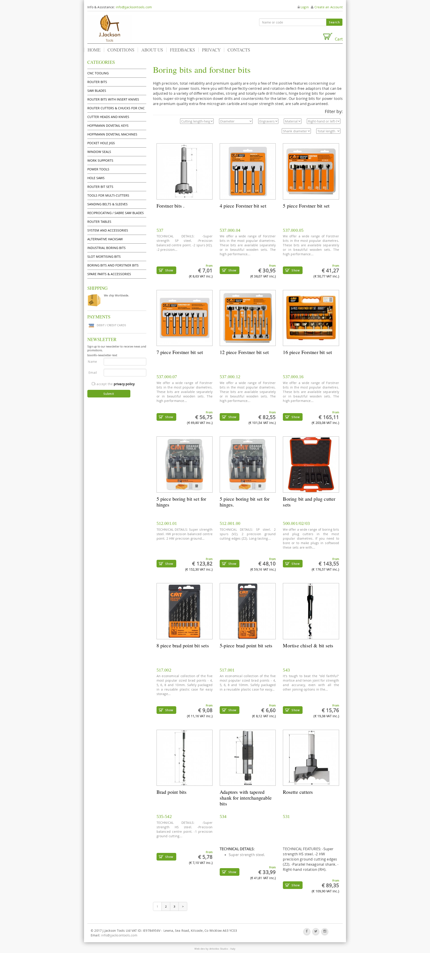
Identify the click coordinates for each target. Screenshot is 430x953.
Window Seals (99, 152)
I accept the (115, 384)
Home (94, 50)
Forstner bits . (171, 205)
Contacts (239, 50)
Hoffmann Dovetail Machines (112, 134)
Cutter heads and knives (108, 117)
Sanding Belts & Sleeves (107, 204)
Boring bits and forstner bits (113, 265)
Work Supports (100, 160)
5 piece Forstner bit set (306, 205)
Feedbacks (182, 50)
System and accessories (107, 230)
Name (92, 361)
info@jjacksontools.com (134, 7)
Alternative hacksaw (105, 239)
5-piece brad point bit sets (246, 645)
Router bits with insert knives (113, 99)
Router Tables (99, 221)
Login (304, 7)
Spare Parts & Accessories (109, 274)
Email (92, 372)
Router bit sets (100, 187)
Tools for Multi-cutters (108, 195)
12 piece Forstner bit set (244, 352)
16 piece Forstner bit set (307, 352)
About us (152, 50)
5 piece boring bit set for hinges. (244, 502)
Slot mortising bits (104, 256)
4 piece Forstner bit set (243, 205)
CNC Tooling (98, 73)
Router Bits (97, 82)
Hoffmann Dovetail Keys (108, 125)
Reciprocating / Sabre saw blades (115, 213)
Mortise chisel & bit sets (308, 645)
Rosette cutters (298, 792)
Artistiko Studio (218, 948)
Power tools (98, 169)
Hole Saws (96, 178)
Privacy (211, 50)
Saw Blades (96, 90)
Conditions (121, 50)
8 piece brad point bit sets (183, 645)
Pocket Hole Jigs (101, 143)
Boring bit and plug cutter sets (309, 502)
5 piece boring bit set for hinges (181, 502)
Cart (338, 38)
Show (169, 270)
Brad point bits (172, 792)
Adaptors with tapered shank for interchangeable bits (246, 798)
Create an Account (328, 7)
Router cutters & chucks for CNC (116, 108)
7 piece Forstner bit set (180, 352)
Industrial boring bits (106, 248)
